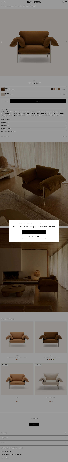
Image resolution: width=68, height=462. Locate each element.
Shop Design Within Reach (34, 232)
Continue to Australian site (34, 236)
